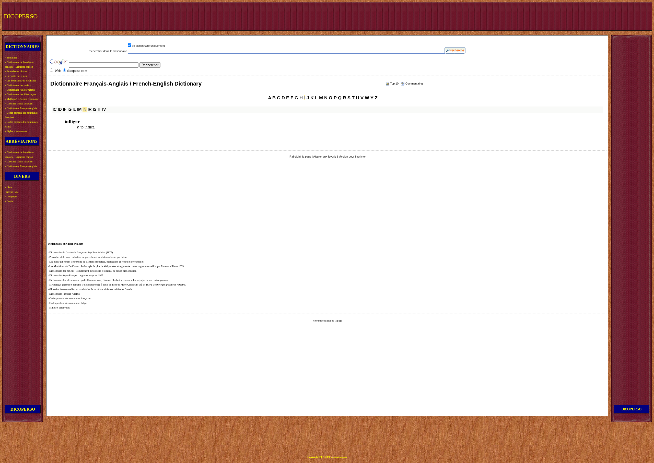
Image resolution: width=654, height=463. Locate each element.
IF (64, 109)
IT (99, 109)
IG (69, 109)
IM (79, 109)
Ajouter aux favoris (324, 156)
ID (60, 109)
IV (104, 109)
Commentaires (414, 83)
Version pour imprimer (352, 156)
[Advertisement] (556, 15)
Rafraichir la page (300, 156)
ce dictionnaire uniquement (148, 45)
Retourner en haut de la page (327, 320)
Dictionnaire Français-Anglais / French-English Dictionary (126, 83)
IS (95, 109)
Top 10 (394, 83)
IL (74, 109)
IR (90, 109)
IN (85, 109)
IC (55, 109)
